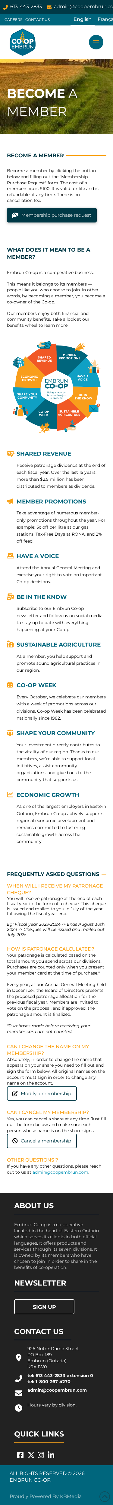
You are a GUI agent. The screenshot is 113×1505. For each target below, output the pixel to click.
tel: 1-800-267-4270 (49, 1381)
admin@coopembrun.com (60, 1172)
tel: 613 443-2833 (46, 1375)
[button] (96, 42)
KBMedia (71, 1496)
